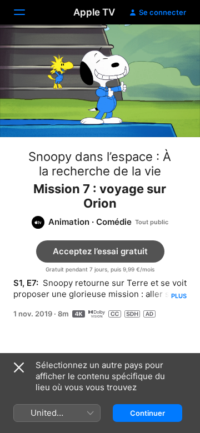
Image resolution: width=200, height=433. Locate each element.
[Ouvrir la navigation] (26, 12)
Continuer (147, 413)
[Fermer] (19, 367)
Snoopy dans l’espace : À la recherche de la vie (99, 163)
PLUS (179, 296)
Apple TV (94, 12)
